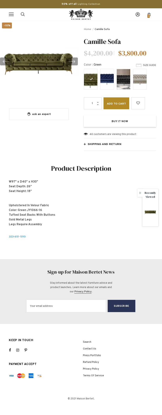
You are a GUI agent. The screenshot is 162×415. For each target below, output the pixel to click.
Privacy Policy (82, 291)
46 (91, 134)
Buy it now (120, 121)
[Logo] (81, 14)
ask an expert (41, 114)
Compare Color (65, 96)
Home (87, 29)
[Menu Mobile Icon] (11, 14)
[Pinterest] (28, 350)
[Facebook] (12, 350)
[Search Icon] (23, 14)
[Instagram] (19, 350)
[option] (39, 61)
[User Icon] (137, 14)
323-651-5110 (17, 236)
